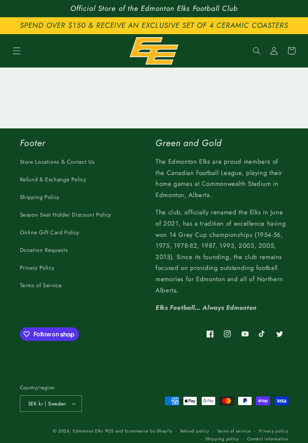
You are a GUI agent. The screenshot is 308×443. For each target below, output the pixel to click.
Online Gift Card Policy (50, 232)
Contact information (267, 439)
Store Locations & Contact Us (57, 162)
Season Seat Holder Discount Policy (65, 215)
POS (109, 431)
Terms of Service (41, 285)
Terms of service (234, 431)
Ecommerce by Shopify (148, 431)
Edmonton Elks (88, 431)
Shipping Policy (39, 197)
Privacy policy (273, 431)
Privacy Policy (37, 268)
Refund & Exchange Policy (53, 179)
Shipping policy (222, 439)
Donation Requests (44, 250)
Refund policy (194, 431)
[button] (16, 50)
